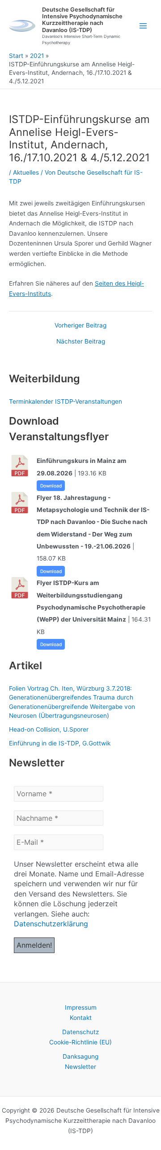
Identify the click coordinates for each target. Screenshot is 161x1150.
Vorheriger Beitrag (80, 326)
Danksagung (80, 1056)
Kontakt (81, 1017)
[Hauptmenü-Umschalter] (143, 26)
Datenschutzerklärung (51, 923)
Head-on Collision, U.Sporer (49, 729)
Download (51, 485)
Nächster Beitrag (80, 342)
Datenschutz (80, 1031)
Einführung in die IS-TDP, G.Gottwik (59, 743)
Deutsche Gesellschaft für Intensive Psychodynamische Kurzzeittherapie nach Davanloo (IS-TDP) (82, 19)
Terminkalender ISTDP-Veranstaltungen (65, 401)
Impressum (81, 1007)
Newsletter (80, 1066)
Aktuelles (26, 172)
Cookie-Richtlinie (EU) (80, 1042)
